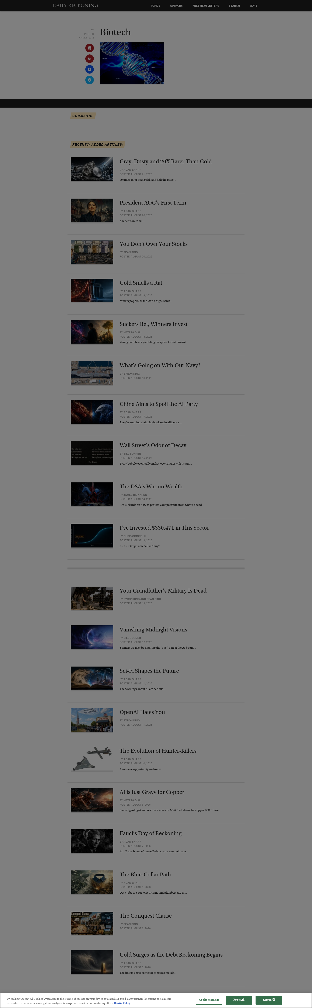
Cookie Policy (122, 1003)
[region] (156, 1000)
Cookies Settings (209, 1000)
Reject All (238, 1000)
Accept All (269, 1000)
